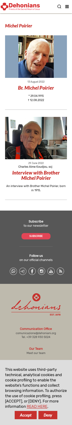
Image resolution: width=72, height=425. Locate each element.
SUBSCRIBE (36, 236)
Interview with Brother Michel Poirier (36, 175)
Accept (25, 415)
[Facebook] (32, 271)
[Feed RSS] (60, 271)
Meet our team (36, 353)
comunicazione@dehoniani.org (36, 333)
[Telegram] (23, 271)
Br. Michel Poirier (36, 88)
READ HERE (37, 406)
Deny (48, 415)
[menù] (67, 6)
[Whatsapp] (13, 271)
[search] (59, 6)
